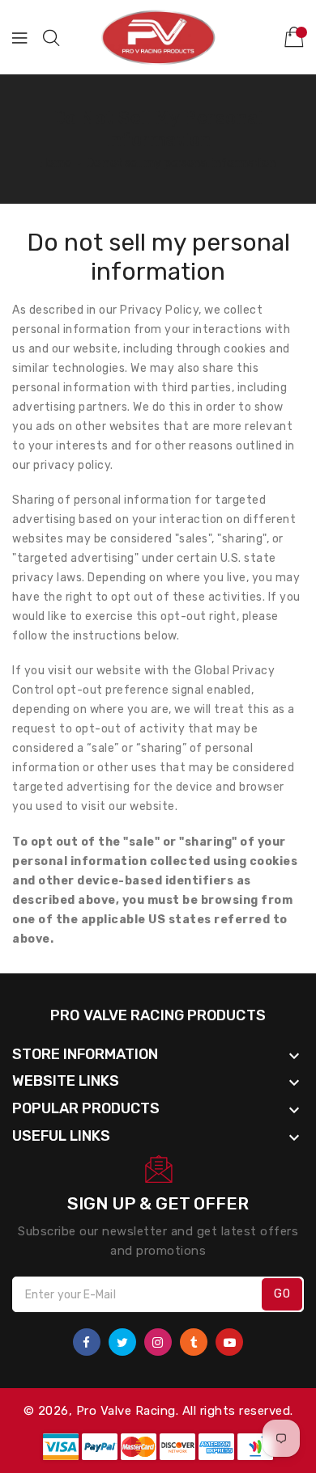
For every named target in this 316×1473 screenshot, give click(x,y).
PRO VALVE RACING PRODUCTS (158, 1015)
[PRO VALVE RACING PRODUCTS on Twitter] (122, 1342)
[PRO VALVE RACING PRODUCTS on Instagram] (158, 1342)
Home (55, 163)
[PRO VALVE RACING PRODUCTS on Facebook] (86, 1342)
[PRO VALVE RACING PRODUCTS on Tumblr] (193, 1342)
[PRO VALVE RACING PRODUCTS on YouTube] (229, 1342)
